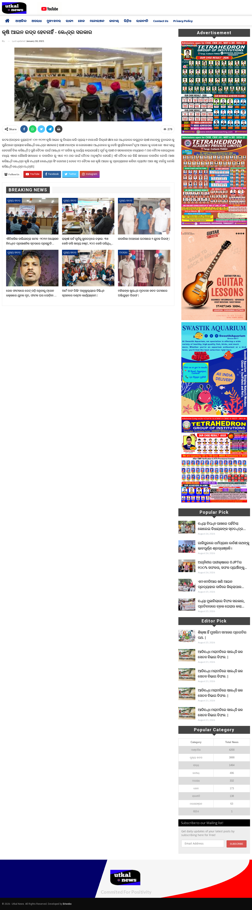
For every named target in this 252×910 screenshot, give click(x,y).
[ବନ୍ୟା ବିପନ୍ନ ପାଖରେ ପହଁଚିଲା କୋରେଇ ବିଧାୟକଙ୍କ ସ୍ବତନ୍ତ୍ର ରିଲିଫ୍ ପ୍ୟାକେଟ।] (186, 527)
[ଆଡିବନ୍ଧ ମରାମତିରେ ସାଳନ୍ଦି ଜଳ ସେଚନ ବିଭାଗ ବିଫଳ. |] (186, 655)
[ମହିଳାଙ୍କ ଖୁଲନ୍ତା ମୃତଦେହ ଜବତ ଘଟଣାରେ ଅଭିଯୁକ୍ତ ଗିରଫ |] (144, 268)
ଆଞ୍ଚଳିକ (21, 21)
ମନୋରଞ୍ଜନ (97, 21)
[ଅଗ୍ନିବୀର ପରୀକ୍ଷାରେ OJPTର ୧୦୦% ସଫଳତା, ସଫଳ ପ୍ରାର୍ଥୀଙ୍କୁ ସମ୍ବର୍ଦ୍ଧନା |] (186, 566)
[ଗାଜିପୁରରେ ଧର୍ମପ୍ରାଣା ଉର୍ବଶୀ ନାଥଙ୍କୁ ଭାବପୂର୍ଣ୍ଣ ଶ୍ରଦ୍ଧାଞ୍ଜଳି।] (186, 546)
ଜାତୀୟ (114, 21)
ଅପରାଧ (37, 21)
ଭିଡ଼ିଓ (127, 21)
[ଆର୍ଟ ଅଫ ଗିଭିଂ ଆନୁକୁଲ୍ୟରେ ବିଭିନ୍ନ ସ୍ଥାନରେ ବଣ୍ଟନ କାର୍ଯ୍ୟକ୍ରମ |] (88, 268)
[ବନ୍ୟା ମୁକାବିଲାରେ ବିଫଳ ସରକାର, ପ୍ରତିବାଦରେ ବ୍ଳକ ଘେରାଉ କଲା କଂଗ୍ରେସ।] (186, 604)
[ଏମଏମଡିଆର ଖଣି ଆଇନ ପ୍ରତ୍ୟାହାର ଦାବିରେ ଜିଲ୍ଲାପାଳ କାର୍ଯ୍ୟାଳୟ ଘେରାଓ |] (186, 585)
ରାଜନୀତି (142, 21)
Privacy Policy (183, 21)
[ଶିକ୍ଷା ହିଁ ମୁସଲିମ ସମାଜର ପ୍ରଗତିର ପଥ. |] (186, 636)
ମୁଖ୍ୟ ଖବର (54, 21)
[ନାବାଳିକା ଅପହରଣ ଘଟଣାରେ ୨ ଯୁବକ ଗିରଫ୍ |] (144, 216)
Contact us (160, 21)
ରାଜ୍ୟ (69, 21)
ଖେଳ (81, 21)
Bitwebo (67, 904)
